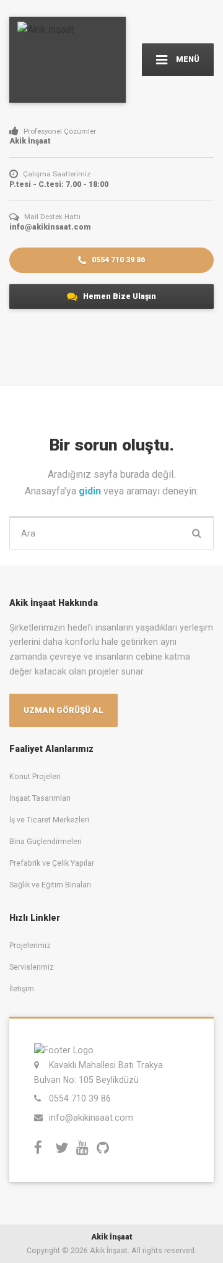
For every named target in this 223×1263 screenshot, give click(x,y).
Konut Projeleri (35, 776)
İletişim (21, 988)
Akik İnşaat (112, 1236)
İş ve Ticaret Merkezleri (49, 819)
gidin (91, 491)
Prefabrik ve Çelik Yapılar (51, 863)
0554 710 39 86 (117, 259)
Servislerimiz (31, 967)
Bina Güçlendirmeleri (45, 841)
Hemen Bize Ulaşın (118, 296)
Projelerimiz (30, 945)
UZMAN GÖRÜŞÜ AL (63, 710)
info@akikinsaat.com (91, 1118)
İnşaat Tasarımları (40, 798)
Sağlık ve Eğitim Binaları (50, 884)
